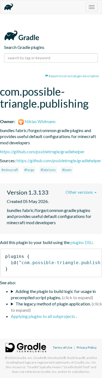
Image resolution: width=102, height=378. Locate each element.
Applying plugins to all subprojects (43, 316)
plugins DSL (81, 242)
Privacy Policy (87, 347)
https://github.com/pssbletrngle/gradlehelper (42, 151)
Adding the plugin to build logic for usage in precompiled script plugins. (53, 294)
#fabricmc (48, 170)
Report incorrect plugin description (73, 76)
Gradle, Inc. (24, 358)
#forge (29, 170)
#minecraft (9, 170)
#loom (67, 170)
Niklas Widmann (39, 121)
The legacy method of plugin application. (53, 303)
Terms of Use (62, 347)
